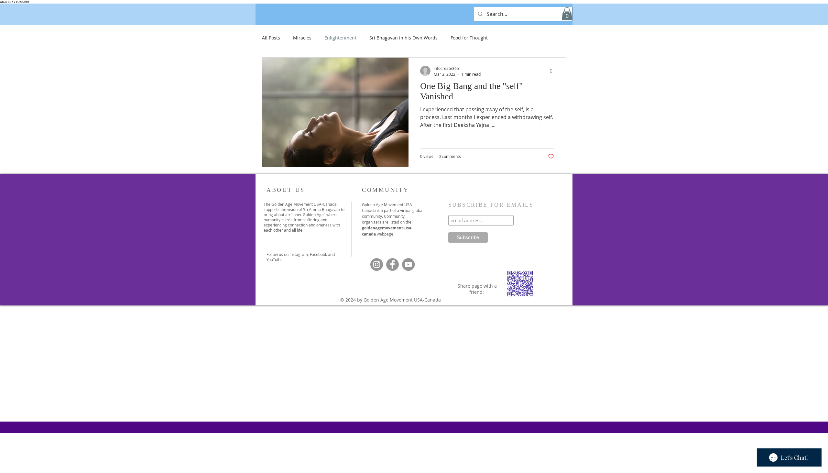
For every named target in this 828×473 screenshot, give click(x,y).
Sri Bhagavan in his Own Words (403, 38)
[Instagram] (376, 264)
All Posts (271, 38)
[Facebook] (392, 264)
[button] (566, 13)
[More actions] (553, 71)
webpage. (385, 233)
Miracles (302, 38)
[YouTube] (408, 264)
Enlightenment (340, 38)
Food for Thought (469, 38)
